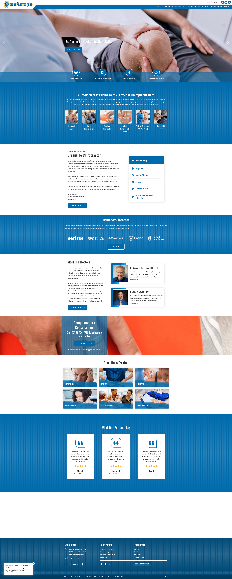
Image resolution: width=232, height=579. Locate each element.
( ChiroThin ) (140, 198)
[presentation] (67, 576)
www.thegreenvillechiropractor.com (85, 189)
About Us (167, 7)
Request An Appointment (107, 552)
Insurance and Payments (107, 554)
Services (178, 7)
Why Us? (136, 549)
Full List (114, 247)
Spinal (89, 126)
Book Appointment (142, 564)
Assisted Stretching (142, 126)
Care (71, 128)
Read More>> (134, 279)
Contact (227, 7)
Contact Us (103, 557)
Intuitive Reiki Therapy (160, 127)
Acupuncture (140, 168)
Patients (190, 7)
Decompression (89, 128)
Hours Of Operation (73, 564)
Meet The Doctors (139, 557)
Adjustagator (216, 7)
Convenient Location (129, 78)
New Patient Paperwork (107, 549)
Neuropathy (107, 128)
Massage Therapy (142, 175)
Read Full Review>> (80, 474)
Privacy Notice (120, 576)
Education (202, 7)
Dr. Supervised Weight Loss (145, 195)
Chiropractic (71, 126)
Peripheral (107, 126)
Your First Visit (138, 552)
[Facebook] (222, 2)
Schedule (72, 49)
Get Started (82, 343)
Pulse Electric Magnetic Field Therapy (125, 129)
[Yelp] (229, 2)
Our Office (137, 554)
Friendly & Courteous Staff (156, 78)
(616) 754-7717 (212, 2)
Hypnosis (139, 182)
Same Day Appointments (76, 78)
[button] (4, 42)
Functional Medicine (142, 188)
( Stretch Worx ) (143, 128)
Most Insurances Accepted (103, 78)
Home (159, 7)
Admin (166, 576)
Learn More (76, 206)
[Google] (225, 2)
